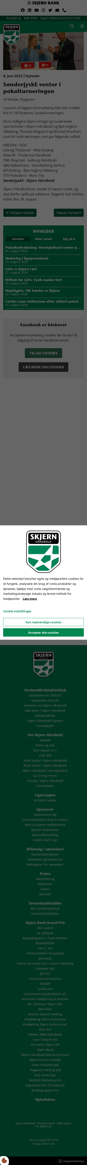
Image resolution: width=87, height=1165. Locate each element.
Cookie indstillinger (17, 611)
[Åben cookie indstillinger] (4, 1160)
